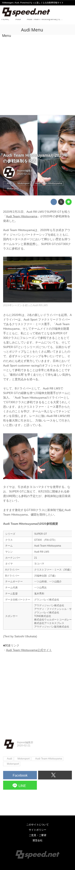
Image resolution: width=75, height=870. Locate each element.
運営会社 (37, 840)
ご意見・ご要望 (37, 835)
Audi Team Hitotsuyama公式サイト (29, 650)
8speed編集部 (25, 170)
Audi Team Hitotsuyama (21, 216)
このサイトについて (37, 824)
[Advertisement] (37, 75)
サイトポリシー (37, 829)
